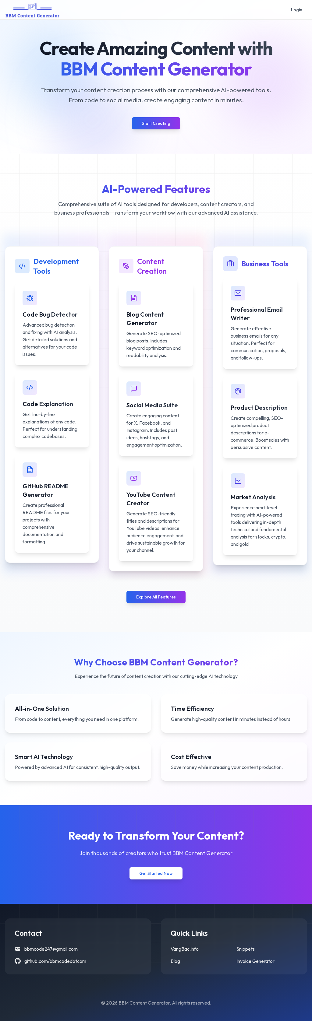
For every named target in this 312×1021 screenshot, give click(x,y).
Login (296, 9)
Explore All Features (156, 597)
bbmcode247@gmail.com (51, 949)
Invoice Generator (255, 961)
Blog (175, 961)
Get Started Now (156, 873)
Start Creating (156, 123)
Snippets (245, 949)
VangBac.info (185, 949)
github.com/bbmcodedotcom (55, 961)
